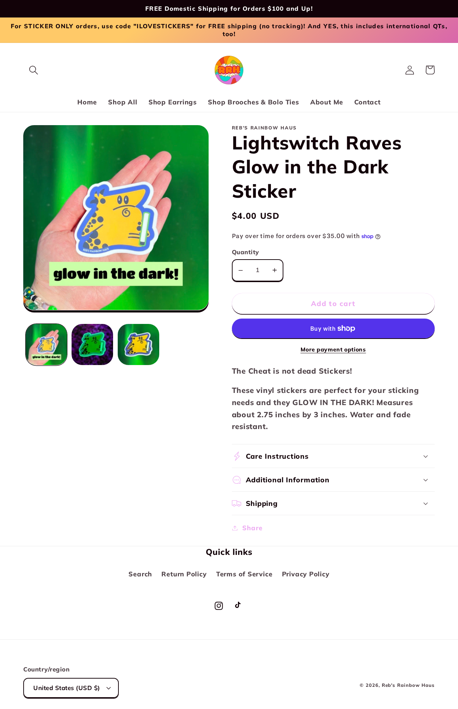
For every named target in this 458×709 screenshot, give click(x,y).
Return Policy (183, 574)
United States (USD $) (66, 687)
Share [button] (252, 528)
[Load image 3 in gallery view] (138, 344)
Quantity (245, 252)
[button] (33, 70)
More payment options (333, 349)
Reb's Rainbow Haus (408, 685)
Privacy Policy (306, 574)
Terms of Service (244, 574)
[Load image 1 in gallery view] (46, 344)
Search (140, 574)
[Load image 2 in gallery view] (92, 344)
